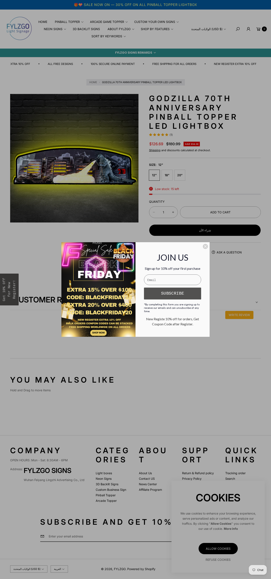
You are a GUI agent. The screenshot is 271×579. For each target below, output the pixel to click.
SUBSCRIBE (172, 293)
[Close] (205, 246)
